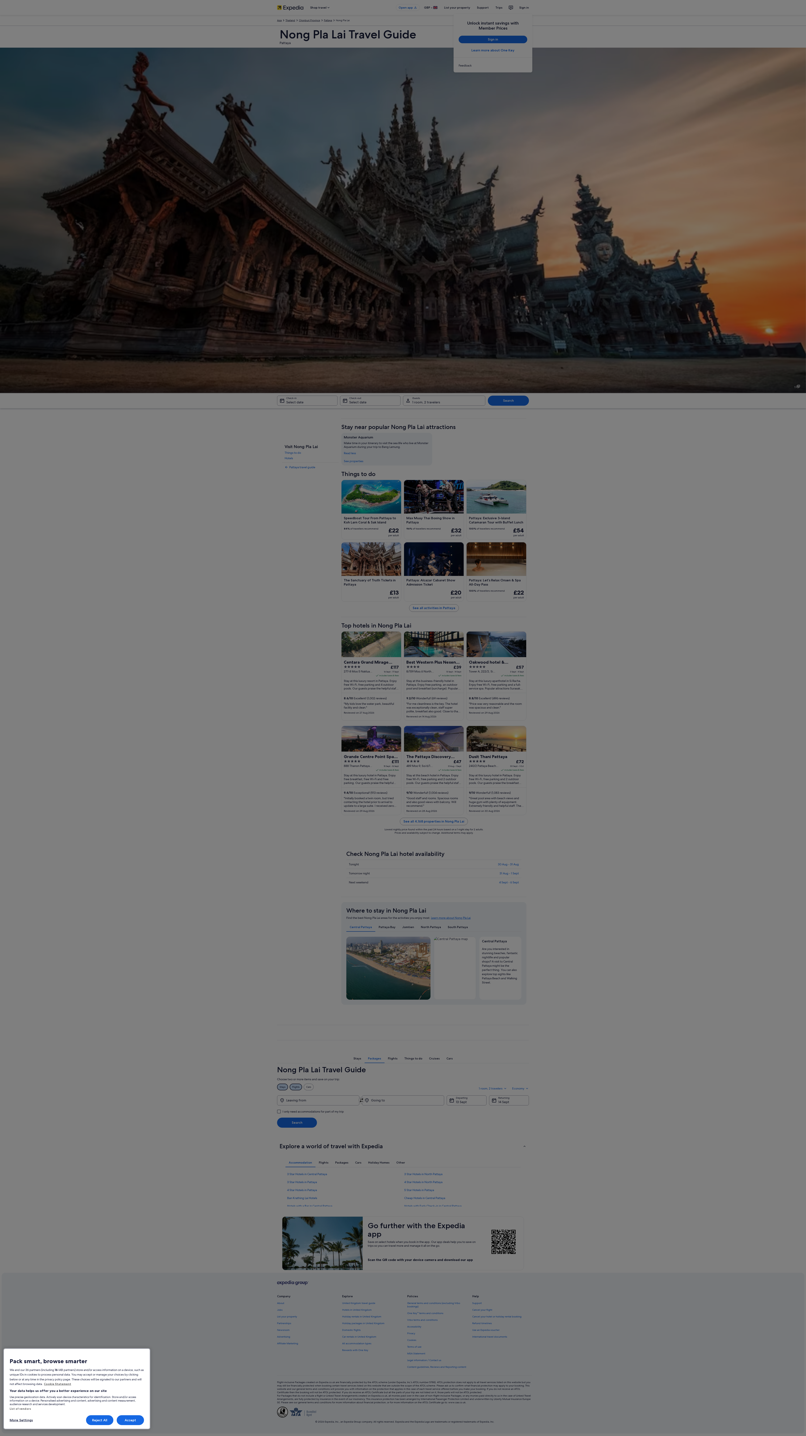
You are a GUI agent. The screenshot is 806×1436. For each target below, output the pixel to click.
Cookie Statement (57, 1384)
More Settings (21, 1420)
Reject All (99, 1420)
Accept (130, 1420)
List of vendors (20, 1408)
